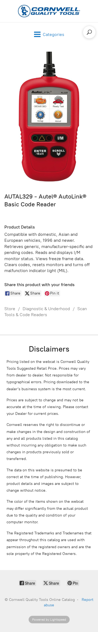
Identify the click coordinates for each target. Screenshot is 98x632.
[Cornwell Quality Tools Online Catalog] (49, 11)
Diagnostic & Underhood (46, 308)
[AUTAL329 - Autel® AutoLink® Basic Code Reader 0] (49, 118)
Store (9, 308)
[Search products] (89, 32)
